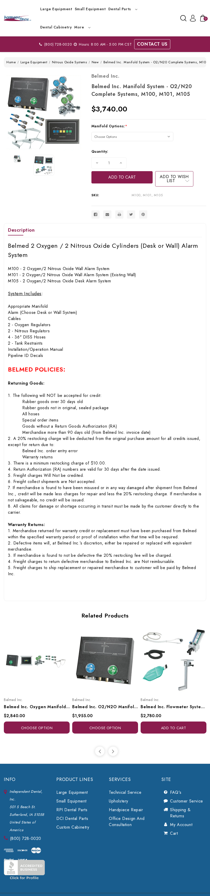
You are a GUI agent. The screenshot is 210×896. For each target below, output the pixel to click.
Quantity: (99, 151)
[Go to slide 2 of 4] (113, 751)
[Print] (119, 214)
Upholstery (118, 801)
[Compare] (42, 659)
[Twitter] (131, 214)
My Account (181, 825)
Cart (174, 833)
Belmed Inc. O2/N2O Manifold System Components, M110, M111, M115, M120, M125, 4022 (105, 707)
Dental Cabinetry (56, 27)
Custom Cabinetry (72, 827)
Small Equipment (90, 9)
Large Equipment (56, 9)
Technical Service (125, 792)
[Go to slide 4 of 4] (99, 751)
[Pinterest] (143, 214)
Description (21, 229)
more (79, 27)
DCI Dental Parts (72, 818)
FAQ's (175, 792)
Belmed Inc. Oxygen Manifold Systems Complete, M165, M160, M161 (37, 707)
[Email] (107, 214)
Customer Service (186, 801)
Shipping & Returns (180, 813)
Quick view (31, 659)
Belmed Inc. (105, 76)
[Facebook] (95, 214)
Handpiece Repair (126, 810)
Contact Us (152, 44)
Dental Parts (120, 9)
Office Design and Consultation (126, 822)
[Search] (183, 18)
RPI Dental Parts (72, 810)
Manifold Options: (109, 126)
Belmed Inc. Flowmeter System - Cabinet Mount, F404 (173, 707)
